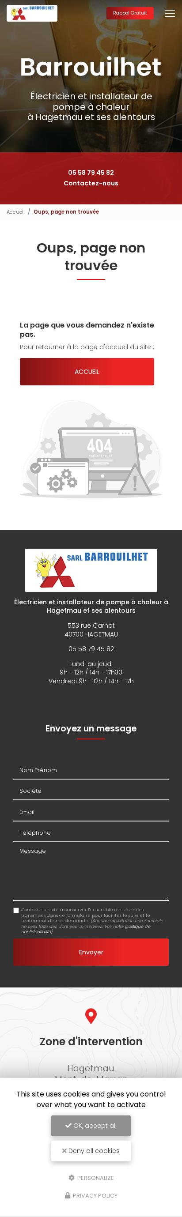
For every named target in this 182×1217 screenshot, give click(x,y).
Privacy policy (95, 1195)
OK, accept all (94, 1125)
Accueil (16, 211)
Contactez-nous (91, 183)
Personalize (95, 1177)
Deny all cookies (93, 1150)
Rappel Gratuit (130, 13)
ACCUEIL (87, 371)
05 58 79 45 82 (91, 172)
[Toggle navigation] (170, 13)
